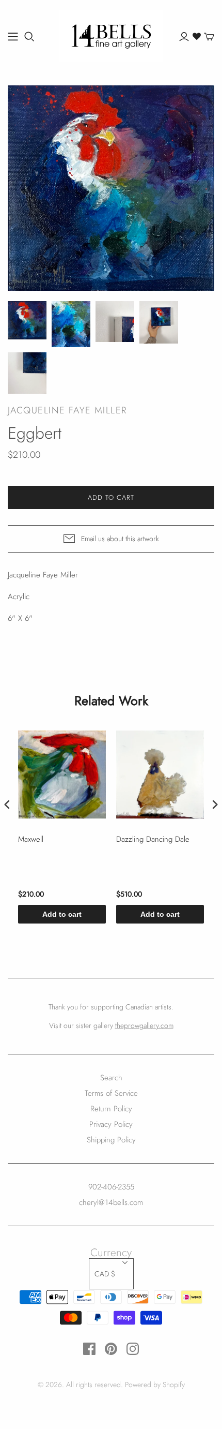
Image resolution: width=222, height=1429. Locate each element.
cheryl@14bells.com (111, 1202)
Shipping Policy (111, 1139)
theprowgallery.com (144, 1025)
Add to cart (62, 914)
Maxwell (30, 840)
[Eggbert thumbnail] (27, 320)
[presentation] (7, 804)
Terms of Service (111, 1093)
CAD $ (104, 1274)
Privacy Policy (111, 1124)
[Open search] (29, 37)
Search (111, 1077)
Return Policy (111, 1108)
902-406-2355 (111, 1187)
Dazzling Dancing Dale (152, 840)
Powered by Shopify (155, 1384)
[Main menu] (13, 37)
